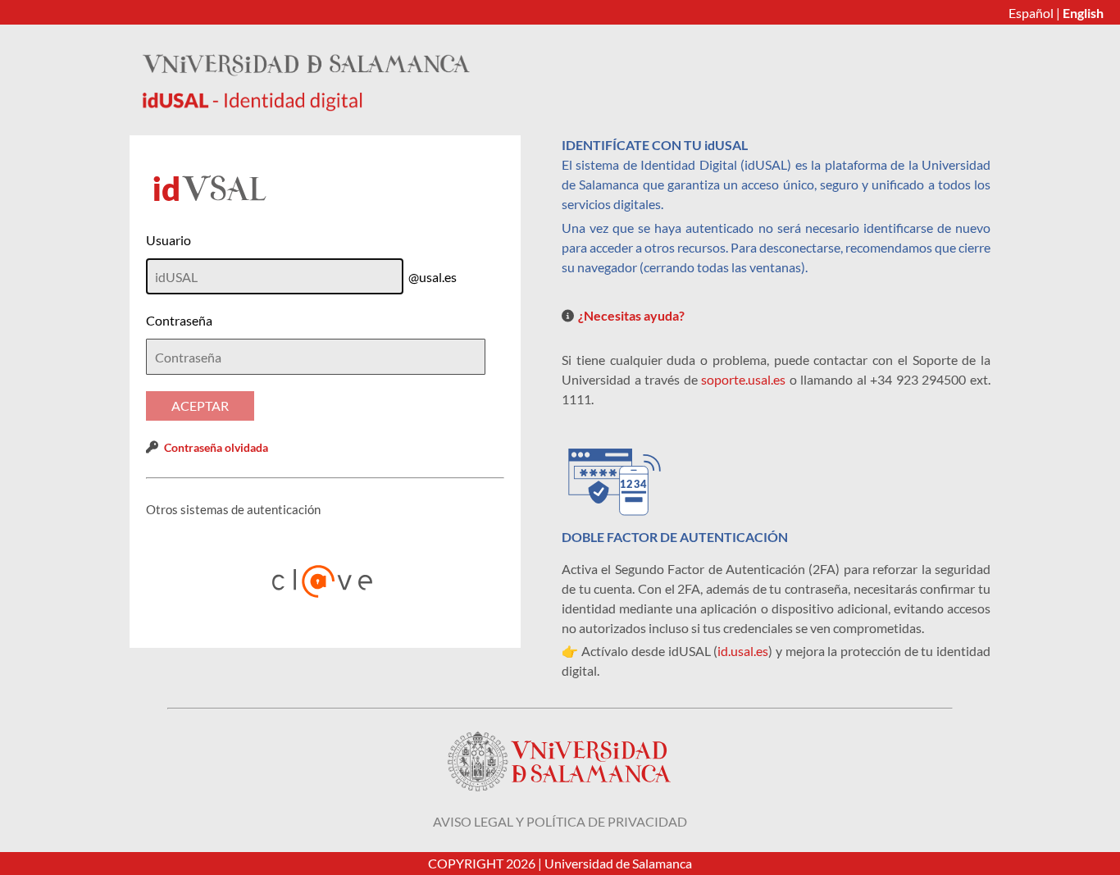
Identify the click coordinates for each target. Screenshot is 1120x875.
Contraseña (179, 320)
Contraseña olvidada (216, 447)
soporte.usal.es (743, 379)
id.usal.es (742, 651)
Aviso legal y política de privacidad (560, 821)
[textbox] (315, 357)
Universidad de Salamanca (618, 863)
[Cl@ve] (325, 581)
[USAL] (306, 106)
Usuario (168, 240)
